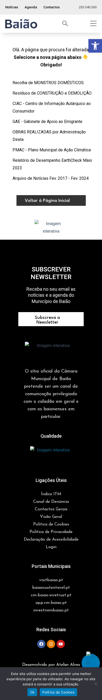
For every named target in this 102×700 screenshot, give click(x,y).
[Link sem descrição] (21, 23)
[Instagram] (51, 644)
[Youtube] (60, 644)
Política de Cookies (58, 692)
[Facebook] (41, 644)
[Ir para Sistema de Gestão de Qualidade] (51, 455)
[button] (21, 23)
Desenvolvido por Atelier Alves (51, 665)
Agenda (31, 7)
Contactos (51, 7)
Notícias (11, 7)
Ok (32, 692)
